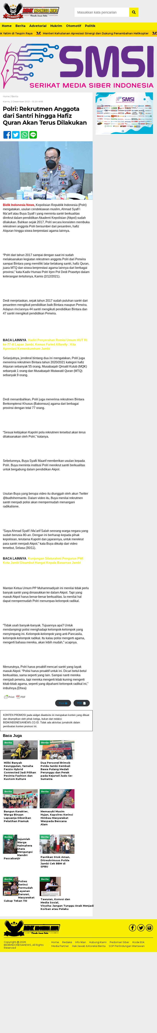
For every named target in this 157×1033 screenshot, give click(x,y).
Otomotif (73, 26)
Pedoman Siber (119, 942)
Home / (7, 96)
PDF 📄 (81, 703)
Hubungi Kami (97, 942)
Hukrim (56, 26)
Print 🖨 (63, 703)
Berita (20, 26)
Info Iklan (80, 942)
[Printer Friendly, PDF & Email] (15, 697)
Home (7, 26)
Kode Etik (138, 942)
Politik (90, 26)
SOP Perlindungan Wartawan (127, 946)
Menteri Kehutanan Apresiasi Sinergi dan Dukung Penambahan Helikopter (84, 33)
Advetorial (38, 26)
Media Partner (60, 946)
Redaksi (67, 942)
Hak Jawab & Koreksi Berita (88, 946)
